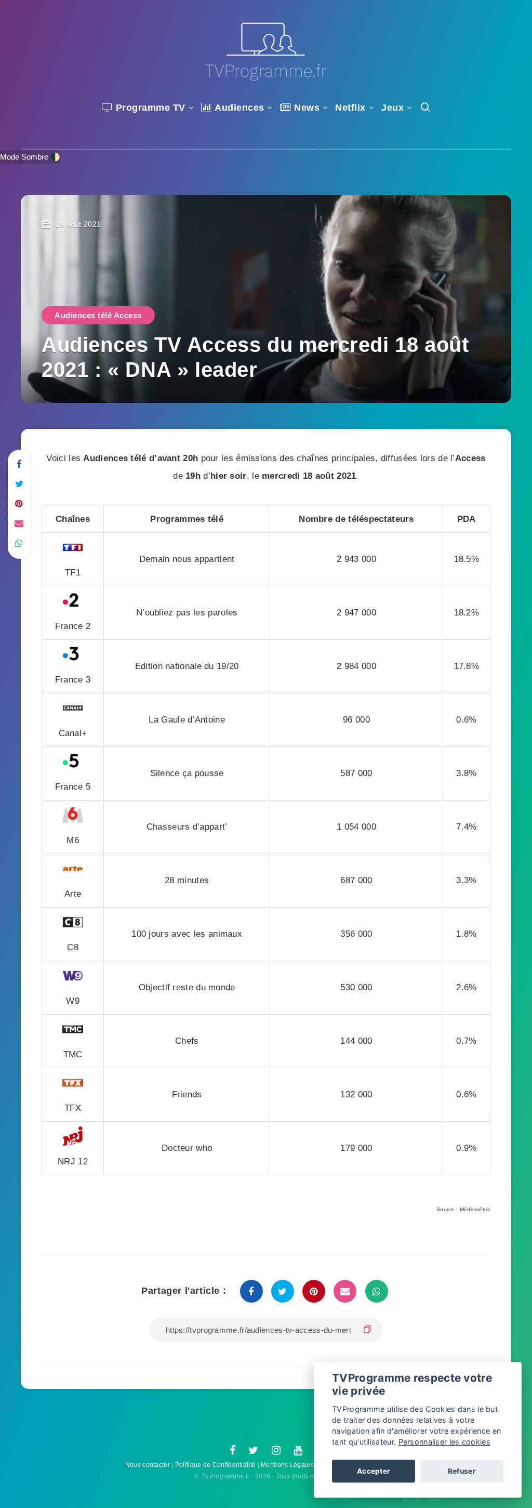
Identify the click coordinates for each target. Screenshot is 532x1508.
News (305, 107)
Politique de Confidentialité (215, 1464)
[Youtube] (298, 1451)
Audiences (238, 107)
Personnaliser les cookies (444, 1441)
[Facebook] (232, 1451)
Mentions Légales (287, 1464)
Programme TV (149, 107)
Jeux (392, 107)
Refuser (462, 1471)
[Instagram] (276, 1451)
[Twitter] (253, 1451)
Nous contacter (147, 1464)
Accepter (373, 1471)
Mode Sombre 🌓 (30, 156)
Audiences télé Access (98, 315)
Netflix (350, 107)
